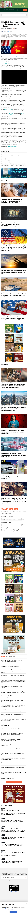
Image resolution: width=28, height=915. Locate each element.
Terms (11, 896)
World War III (8, 37)
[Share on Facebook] (5, 31)
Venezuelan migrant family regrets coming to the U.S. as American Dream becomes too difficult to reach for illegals (13, 385)
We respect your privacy (14, 880)
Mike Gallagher (8, 36)
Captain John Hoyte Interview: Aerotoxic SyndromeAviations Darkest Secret (11, 862)
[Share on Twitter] (8, 31)
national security (14, 36)
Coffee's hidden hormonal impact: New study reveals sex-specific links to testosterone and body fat (13, 710)
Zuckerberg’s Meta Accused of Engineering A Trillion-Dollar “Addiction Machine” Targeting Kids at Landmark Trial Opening (13, 681)
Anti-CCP (15, 56)
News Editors (9, 28)
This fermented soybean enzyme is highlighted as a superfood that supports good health (12, 749)
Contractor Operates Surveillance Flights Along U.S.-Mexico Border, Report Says (13, 777)
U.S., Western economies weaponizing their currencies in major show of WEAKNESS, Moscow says (12, 224)
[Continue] (25, 877)
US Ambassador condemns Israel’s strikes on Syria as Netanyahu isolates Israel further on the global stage (13, 691)
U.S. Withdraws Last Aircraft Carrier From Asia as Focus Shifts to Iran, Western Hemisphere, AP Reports (12, 734)
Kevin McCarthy (13, 161)
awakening (14, 34)
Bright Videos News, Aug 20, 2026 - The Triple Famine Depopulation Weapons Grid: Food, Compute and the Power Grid (13, 854)
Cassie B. (8, 292)
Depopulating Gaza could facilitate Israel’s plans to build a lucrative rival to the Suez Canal (13, 295)
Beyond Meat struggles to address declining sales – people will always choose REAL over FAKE (13, 455)
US (5, 37)
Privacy (8, 896)
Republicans (23, 36)
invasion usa (21, 35)
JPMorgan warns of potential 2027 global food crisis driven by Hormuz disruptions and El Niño (13, 729)
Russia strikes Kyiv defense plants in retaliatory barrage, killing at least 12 (12, 696)
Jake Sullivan (11, 113)
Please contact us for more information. (9, 531)
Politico (17, 68)
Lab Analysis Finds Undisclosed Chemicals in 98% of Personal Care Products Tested (12, 740)
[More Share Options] (11, 31)
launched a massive (8, 109)
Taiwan (2, 37)
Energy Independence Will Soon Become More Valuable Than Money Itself (13, 838)
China (6, 20)
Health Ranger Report (6, 805)
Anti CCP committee (7, 34)
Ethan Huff (9, 221)
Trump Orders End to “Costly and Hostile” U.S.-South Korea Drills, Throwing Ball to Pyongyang (13, 705)
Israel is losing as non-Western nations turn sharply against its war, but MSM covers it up (13, 272)
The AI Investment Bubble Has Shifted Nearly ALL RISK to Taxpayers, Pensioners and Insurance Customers (12, 846)
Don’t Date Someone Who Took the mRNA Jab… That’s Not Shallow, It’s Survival (12, 661)
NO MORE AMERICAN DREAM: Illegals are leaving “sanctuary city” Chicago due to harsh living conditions (13, 409)
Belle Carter (9, 244)
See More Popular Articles (14, 781)
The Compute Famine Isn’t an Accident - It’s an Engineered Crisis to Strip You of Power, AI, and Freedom (12, 671)
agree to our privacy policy (8, 909)
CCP (7, 35)
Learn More (6, 911)
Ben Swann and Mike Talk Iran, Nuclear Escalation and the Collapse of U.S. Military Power (12, 822)
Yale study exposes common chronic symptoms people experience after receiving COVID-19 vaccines (11, 201)
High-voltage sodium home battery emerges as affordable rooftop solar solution (11, 763)
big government (19, 34)
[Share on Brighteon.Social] (2, 31)
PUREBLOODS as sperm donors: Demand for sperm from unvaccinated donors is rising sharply (13, 432)
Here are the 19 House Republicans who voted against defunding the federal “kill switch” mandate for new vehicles (13, 318)
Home (2, 20)
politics (19, 36)
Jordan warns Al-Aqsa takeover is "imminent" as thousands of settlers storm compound (12, 665)
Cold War (12, 35)
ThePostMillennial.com (6, 63)
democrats (16, 35)
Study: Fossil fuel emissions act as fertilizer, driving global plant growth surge (12, 768)
